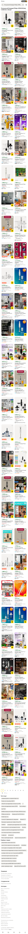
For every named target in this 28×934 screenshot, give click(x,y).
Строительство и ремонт (6, 914)
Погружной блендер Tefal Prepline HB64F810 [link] (20, 754)
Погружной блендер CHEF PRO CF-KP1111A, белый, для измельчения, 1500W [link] (7, 652)
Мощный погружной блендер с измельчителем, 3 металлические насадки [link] (20, 496)
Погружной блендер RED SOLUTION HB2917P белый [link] (7, 574)
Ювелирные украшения (5, 917)
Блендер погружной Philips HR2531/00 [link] (7, 185)
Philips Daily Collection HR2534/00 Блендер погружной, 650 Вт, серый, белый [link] (20, 288)
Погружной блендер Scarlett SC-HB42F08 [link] (7, 31)
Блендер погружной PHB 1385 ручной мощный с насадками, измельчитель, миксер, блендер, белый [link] (7, 678)
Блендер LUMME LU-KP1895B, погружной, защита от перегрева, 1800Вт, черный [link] (19, 574)
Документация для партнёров (7, 876)
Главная (3, 932)
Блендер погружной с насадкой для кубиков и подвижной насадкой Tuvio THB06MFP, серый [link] (7, 107)
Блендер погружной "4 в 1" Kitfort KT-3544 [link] (20, 652)
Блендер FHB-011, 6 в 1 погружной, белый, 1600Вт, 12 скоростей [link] (20, 313)
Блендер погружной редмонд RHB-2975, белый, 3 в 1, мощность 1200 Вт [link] (7, 236)
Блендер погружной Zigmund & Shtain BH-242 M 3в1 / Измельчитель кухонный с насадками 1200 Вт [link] (7, 313)
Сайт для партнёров (5, 878)
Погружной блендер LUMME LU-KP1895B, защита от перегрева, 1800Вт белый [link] (20, 210)
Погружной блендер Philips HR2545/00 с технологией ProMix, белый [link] (7, 627)
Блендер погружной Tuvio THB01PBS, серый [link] (7, 56)
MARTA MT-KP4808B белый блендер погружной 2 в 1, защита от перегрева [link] (20, 107)
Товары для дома (4, 898)
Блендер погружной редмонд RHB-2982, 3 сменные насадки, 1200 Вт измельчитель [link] (7, 82)
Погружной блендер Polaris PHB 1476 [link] (20, 444)
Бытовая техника (4, 891)
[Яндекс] (10, 929)
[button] (26, 5)
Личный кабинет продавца (6, 873)
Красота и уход (4, 902)
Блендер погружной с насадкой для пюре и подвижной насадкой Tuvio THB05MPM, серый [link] (20, 31)
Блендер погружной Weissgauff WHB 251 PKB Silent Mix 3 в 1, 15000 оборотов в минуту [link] (19, 678)
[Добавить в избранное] (12, 12)
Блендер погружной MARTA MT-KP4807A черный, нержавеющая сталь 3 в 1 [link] (20, 364)
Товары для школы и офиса (6, 909)
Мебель (2, 890)
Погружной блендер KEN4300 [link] (19, 262)
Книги (2, 907)
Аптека (2, 900)
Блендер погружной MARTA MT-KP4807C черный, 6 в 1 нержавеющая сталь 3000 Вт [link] (7, 780)
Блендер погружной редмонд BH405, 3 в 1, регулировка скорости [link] (6, 496)
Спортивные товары (5, 910)
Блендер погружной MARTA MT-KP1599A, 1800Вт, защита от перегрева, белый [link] (7, 390)
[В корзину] (12, 25)
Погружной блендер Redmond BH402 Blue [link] (6, 444)
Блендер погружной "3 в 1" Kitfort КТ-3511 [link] (7, 364)
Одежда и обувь (4, 897)
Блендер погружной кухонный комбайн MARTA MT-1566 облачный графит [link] (7, 262)
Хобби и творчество (5, 903)
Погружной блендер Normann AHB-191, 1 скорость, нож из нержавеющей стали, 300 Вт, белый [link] (20, 600)
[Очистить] (22, 4)
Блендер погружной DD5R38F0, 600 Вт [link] (19, 82)
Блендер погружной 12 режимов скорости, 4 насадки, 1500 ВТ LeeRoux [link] (7, 134)
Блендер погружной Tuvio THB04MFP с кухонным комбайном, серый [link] (20, 159)
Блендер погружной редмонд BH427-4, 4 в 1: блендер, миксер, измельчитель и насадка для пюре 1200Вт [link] (7, 729)
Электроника (3, 895)
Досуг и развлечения (5, 888)
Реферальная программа (6, 883)
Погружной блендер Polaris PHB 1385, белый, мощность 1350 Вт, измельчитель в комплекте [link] (20, 236)
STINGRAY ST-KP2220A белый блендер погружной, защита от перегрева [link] (7, 703)
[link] (10, 798)
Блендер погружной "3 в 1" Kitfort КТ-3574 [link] (20, 134)
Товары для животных (5, 912)
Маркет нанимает (4, 923)
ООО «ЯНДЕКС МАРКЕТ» (9, 927)
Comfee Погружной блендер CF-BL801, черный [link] (20, 471)
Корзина (19, 932)
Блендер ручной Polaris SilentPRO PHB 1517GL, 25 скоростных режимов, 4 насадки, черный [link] (20, 417)
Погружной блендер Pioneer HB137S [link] (20, 729)
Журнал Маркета (4, 925)
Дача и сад (3, 905)
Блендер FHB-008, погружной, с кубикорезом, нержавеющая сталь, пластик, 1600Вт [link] (20, 56)
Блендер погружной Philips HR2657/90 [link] (20, 185)
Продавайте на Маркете (6, 875)
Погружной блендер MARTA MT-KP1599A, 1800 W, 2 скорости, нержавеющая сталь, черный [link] (7, 522)
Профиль (25, 932)
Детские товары (4, 915)
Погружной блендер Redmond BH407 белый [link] (6, 287)
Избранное (14, 932)
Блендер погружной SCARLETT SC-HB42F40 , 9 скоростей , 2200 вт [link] (20, 522)
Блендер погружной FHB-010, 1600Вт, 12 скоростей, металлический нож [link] (7, 471)
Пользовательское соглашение (7, 920)
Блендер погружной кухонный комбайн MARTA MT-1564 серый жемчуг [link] (7, 417)
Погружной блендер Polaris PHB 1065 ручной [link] (7, 159)
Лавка (8, 932)
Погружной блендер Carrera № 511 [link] (7, 210)
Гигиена (2, 893)
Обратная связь (4, 921)
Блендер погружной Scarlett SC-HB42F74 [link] (7, 548)
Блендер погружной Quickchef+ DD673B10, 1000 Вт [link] (7, 600)
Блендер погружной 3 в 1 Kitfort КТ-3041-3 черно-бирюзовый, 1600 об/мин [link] (20, 780)
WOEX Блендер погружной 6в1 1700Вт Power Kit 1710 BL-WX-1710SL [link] (20, 703)
